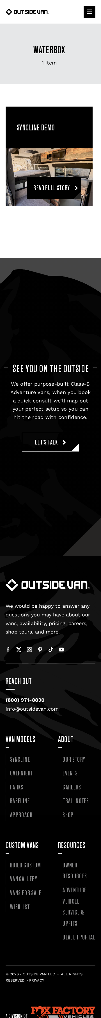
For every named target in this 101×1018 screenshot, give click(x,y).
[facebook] (8, 649)
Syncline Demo (36, 127)
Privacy (36, 980)
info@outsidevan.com (32, 709)
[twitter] (18, 649)
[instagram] (29, 649)
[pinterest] (40, 649)
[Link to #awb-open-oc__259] (89, 12)
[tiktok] (50, 649)
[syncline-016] (49, 150)
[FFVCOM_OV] (50, 1009)
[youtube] (61, 649)
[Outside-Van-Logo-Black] (27, 11)
